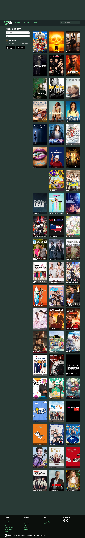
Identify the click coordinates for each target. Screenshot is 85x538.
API (5, 525)
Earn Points (26, 22)
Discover (17, 22)
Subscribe (7, 523)
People (25, 527)
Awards (26, 521)
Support (34, 22)
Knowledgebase (8, 529)
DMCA (44, 523)
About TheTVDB (8, 520)
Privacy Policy (46, 521)
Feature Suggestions (9, 527)
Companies (26, 523)
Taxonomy (26, 529)
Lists (25, 525)
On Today (26, 520)
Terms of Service (47, 520)
